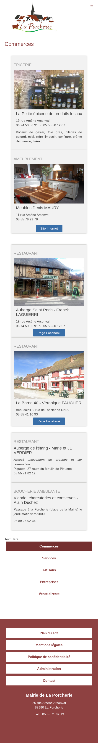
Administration (49, 669)
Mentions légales (49, 645)
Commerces (19, 44)
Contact (49, 680)
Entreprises (49, 582)
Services (49, 558)
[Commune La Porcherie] (34, 8)
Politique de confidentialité (49, 657)
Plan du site (49, 633)
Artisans (49, 570)
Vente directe (49, 594)
